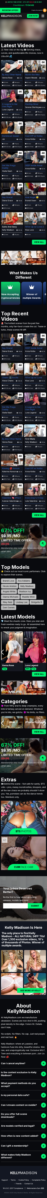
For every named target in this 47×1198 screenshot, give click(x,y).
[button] (44, 652)
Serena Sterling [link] (32, 107)
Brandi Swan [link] (30, 200)
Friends (19, 1184)
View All (39, 242)
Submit (35, 906)
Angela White (9, 591)
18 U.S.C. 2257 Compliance (13, 1188)
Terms (13, 1180)
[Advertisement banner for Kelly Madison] (23, 257)
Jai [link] (3, 139)
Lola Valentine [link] (31, 501)
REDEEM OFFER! (10, 10)
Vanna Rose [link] (7, 78)
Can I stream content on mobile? (19, 1105)
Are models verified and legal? (18, 1125)
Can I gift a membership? (14, 1145)
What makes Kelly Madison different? (16, 1156)
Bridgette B (36, 602)
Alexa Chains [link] (7, 381)
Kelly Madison (27, 586)
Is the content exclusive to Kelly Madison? (19, 1074)
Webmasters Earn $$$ (35, 1188)
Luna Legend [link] (7, 109)
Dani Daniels (9, 607)
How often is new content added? (19, 1135)
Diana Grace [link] (7, 200)
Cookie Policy (23, 1180)
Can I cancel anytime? (13, 1063)
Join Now (33, 16)
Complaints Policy (39, 1180)
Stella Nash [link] (7, 171)
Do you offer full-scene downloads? (14, 1115)
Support (5, 1180)
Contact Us (28, 1184)
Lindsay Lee (21, 602)
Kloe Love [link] (29, 230)
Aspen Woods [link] (31, 78)
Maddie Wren (28, 597)
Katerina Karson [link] (9, 471)
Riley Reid (7, 602)
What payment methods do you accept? (18, 1084)
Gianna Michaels (10, 597)
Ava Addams (24, 581)
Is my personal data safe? (15, 1095)
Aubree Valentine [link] (9, 501)
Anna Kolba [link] (30, 139)
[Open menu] (43, 16)
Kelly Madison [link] (8, 230)
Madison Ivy (25, 591)
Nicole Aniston (10, 586)
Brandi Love (8, 581)
